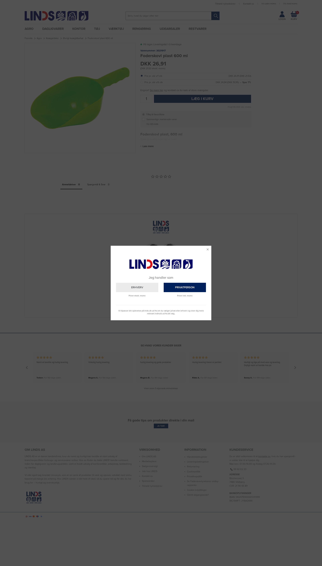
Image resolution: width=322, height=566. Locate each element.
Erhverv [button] (137, 287)
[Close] (207, 249)
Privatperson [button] (185, 287)
